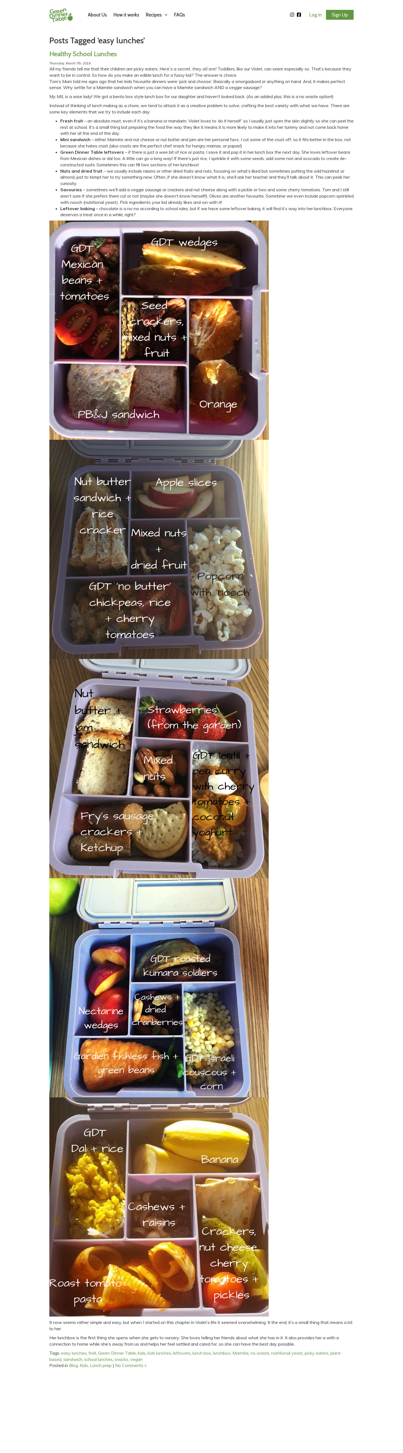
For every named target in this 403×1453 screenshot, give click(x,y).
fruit (92, 1353)
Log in (315, 15)
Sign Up (340, 15)
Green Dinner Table (117, 1353)
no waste (260, 1353)
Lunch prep (101, 1365)
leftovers (182, 1353)
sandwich (72, 1359)
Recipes (154, 15)
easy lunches (74, 1353)
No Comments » (130, 1365)
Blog (73, 1365)
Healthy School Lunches (83, 54)
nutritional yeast (287, 1353)
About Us (97, 15)
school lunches (98, 1359)
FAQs (179, 15)
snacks (121, 1359)
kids (142, 1353)
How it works (126, 15)
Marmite (240, 1353)
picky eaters (316, 1353)
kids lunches (159, 1353)
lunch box (201, 1353)
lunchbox (222, 1353)
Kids (84, 1365)
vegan (136, 1359)
